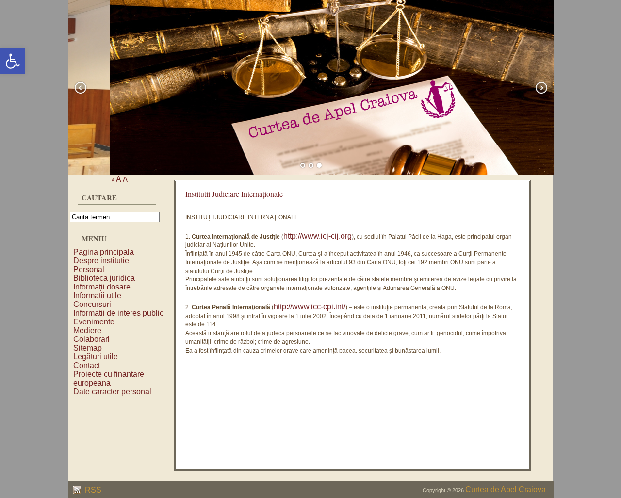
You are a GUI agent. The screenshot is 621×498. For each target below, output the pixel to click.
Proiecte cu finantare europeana (108, 378)
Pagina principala (103, 252)
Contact (86, 365)
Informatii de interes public (118, 313)
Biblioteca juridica (104, 278)
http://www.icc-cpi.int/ (309, 307)
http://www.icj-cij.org (317, 236)
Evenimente (93, 322)
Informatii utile (97, 295)
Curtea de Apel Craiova (505, 489)
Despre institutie (101, 261)
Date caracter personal (112, 391)
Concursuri (92, 304)
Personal (88, 269)
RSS (92, 490)
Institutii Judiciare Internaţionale (234, 194)
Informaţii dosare (102, 287)
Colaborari (91, 339)
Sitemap (87, 348)
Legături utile (95, 357)
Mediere (87, 330)
